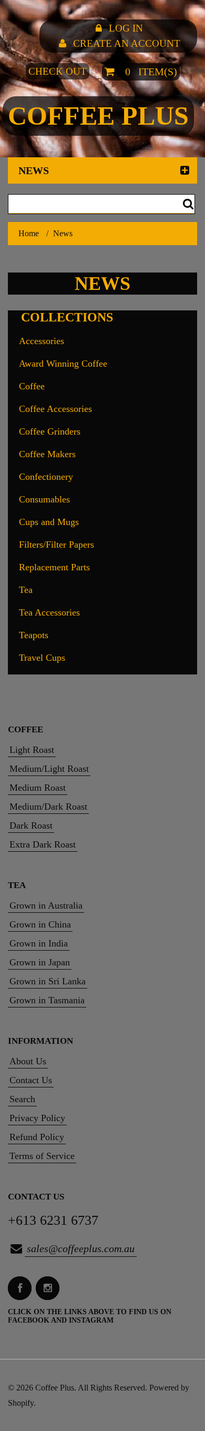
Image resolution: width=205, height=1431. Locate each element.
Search (22, 1099)
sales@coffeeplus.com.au (81, 1248)
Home (28, 233)
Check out (57, 71)
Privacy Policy (37, 1118)
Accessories (41, 341)
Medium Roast (37, 787)
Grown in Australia (46, 905)
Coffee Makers (47, 454)
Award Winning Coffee (63, 363)
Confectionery (46, 476)
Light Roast (31, 749)
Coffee (32, 386)
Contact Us (30, 1080)
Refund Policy (36, 1137)
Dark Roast (31, 825)
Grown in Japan (39, 962)
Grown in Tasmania (47, 1000)
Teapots (33, 635)
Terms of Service (42, 1156)
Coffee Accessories (55, 409)
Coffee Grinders (49, 431)
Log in (126, 28)
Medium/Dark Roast (48, 806)
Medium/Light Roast (49, 768)
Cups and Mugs (49, 522)
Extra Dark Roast (42, 844)
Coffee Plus (98, 115)
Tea (26, 590)
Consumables (44, 499)
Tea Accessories (49, 612)
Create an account (126, 43)
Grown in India (38, 943)
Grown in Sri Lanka (47, 981)
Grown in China (40, 924)
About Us (27, 1061)
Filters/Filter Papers (56, 544)
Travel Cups (42, 657)
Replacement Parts (54, 567)
